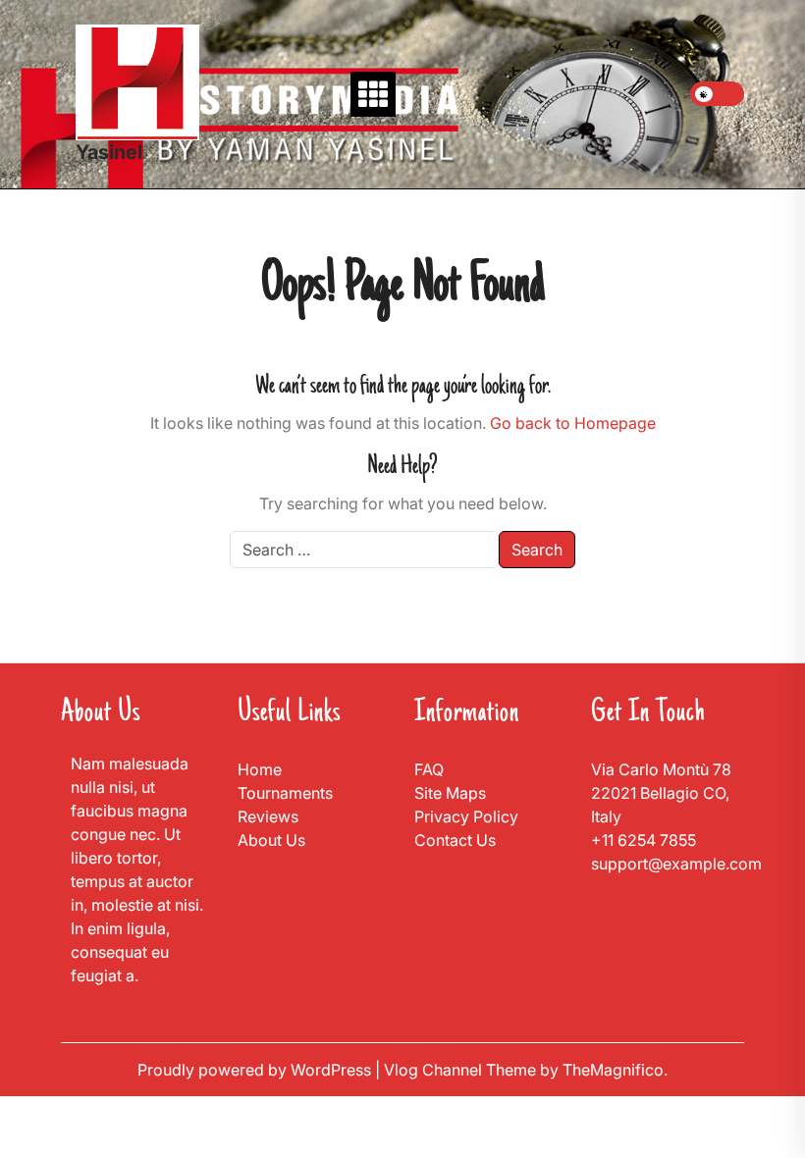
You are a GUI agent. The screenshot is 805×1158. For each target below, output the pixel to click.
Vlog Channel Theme (462, 1069)
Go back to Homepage (573, 423)
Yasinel (109, 152)
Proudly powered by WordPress (256, 1069)
